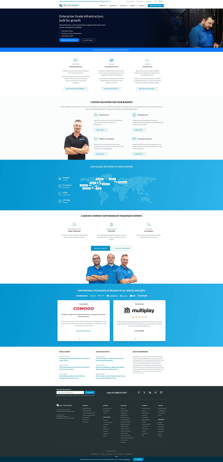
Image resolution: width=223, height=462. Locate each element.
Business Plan (140, 1)
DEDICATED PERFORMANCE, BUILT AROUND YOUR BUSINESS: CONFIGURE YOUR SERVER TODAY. (84, 1)
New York (106, 184)
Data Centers (145, 428)
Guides (159, 433)
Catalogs (160, 422)
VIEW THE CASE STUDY (83, 331)
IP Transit (105, 413)
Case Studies (161, 427)
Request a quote (100, 248)
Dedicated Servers (86, 408)
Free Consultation (156, 5)
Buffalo (93, 183)
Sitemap (160, 415)
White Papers (161, 424)
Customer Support (162, 408)
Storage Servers (124, 415)
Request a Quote (130, 1)
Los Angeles (106, 424)
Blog (143, 435)
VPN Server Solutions (125, 431)
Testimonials (161, 431)
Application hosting (125, 424)
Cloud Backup (106, 410)
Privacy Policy (109, 454)
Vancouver (83, 185)
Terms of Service (95, 454)
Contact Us (144, 415)
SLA (115, 454)
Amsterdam (122, 182)
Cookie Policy (121, 454)
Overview (105, 420)
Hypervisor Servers (125, 428)
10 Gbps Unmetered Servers (88, 415)
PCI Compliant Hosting (126, 435)
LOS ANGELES (86, 188)
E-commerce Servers (125, 419)
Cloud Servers (85, 419)
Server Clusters (85, 417)
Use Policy (102, 454)
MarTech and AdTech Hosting (127, 437)
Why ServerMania (146, 408)
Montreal (100, 179)
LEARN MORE (100, 130)
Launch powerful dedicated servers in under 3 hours (110, 50)
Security (144, 431)
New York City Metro (108, 422)
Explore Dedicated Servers (69, 40)
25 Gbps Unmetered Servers (88, 413)
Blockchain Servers (125, 417)
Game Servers (124, 413)
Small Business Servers (126, 422)
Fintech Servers (124, 440)
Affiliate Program (146, 419)
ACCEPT (139, 459)
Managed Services (107, 408)
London (112, 179)
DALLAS (99, 188)
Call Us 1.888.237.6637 (117, 393)
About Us (144, 410)
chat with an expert (122, 248)
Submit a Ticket (161, 413)
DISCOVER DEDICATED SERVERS (75, 88)
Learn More (127, 459)
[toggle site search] (155, 1)
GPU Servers (85, 422)
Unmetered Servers (86, 410)
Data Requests (129, 454)
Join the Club (149, 1)
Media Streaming (124, 410)
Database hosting (124, 426)
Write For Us (145, 433)
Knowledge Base (162, 410)
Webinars (160, 436)
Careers (144, 422)
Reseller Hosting (124, 433)
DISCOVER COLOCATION (111, 88)
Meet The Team (145, 413)
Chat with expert (88, 40)
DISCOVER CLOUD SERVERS (146, 88)
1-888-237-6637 (60, 415)
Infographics (161, 429)
